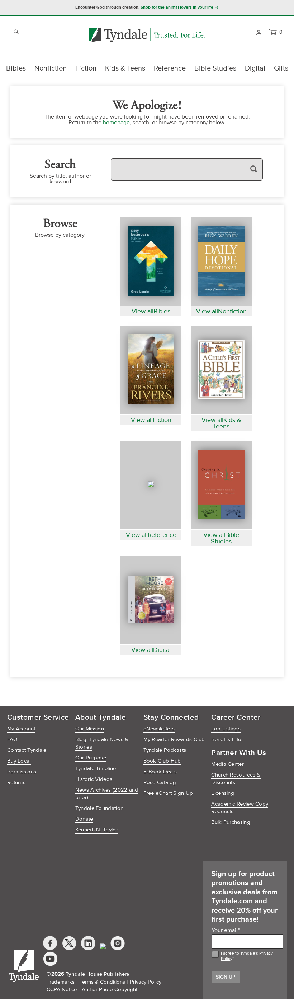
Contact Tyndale (27, 750)
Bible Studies (215, 68)
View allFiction (151, 420)
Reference (170, 68)
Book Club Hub (162, 761)
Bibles (16, 68)
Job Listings (226, 728)
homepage (116, 122)
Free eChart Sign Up (168, 793)
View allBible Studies (221, 538)
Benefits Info (226, 739)
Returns (16, 782)
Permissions (21, 771)
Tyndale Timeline (95, 768)
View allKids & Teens (221, 423)
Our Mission (89, 728)
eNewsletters (159, 728)
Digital (255, 68)
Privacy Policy (145, 982)
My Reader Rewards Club (174, 739)
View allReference (151, 535)
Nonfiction (50, 68)
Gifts (281, 68)
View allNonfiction (221, 311)
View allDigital (151, 650)
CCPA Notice (62, 989)
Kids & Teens (125, 68)
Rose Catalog (159, 782)
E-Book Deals (160, 771)
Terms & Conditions (102, 982)
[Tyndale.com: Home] (147, 36)
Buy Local (19, 761)
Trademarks (61, 982)
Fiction (85, 68)
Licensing (222, 793)
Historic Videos (94, 779)
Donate (84, 819)
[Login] (258, 31)
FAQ (12, 739)
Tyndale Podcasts (164, 750)
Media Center (227, 764)
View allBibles (151, 311)
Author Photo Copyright (109, 989)
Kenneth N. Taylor (96, 829)
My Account (21, 728)
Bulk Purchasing (230, 822)
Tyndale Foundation (99, 808)
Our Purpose (90, 757)
